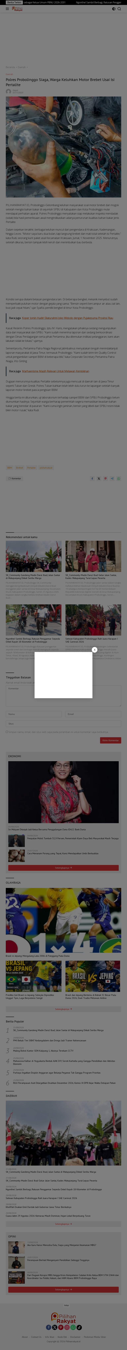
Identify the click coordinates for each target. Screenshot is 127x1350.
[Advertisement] (63, 675)
